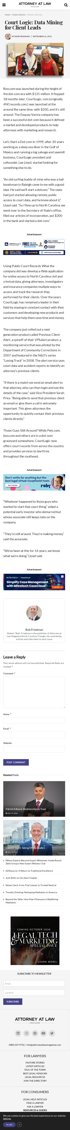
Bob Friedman (34, 629)
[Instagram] (26, 1033)
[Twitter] (52, 1033)
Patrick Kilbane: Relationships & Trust (26, 808)
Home (7, 14)
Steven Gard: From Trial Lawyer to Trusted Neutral (31, 885)
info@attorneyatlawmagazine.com (44, 1044)
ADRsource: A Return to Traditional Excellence (29, 870)
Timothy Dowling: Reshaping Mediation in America (31, 892)
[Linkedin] (18, 1033)
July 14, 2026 (12, 813)
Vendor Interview (35, 14)
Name (7, 714)
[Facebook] (35, 1033)
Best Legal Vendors (35, 1073)
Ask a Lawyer (35, 1106)
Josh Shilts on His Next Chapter (21, 877)
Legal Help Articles (35, 1099)
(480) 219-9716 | (17, 1044)
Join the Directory (35, 1080)
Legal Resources (35, 1077)
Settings (7, 1118)
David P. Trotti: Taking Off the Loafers (25, 847)
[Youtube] (43, 1033)
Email (7, 728)
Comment (9, 673)
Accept (9, 1124)
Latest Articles (35, 1066)
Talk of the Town (35, 1069)
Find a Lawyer (35, 1103)
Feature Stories (18, 14)
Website (7, 743)
